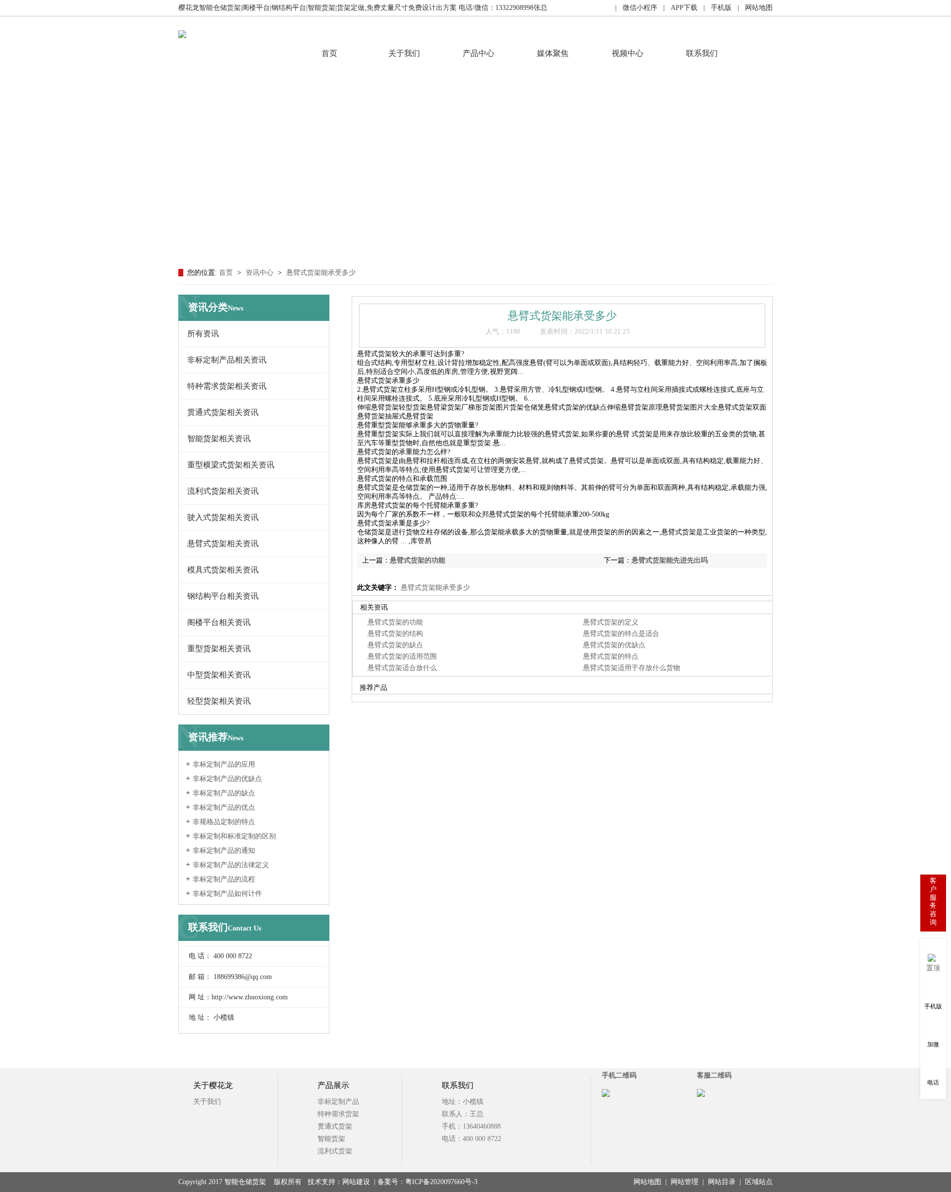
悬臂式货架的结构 (395, 633)
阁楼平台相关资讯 (219, 622)
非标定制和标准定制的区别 (234, 836)
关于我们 (404, 53)
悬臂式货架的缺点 (395, 645)
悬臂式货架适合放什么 (402, 668)
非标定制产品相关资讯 (226, 360)
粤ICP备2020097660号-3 (441, 1182)
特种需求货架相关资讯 (226, 386)
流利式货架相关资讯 (223, 491)
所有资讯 (203, 333)
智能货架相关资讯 (219, 438)
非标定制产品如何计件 (227, 893)
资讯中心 (260, 272)
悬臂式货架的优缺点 (614, 645)
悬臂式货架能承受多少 (321, 272)
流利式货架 (334, 1151)
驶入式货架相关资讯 (223, 517)
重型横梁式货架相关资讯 (230, 465)
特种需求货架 (338, 1114)
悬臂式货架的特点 (610, 656)
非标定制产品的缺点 (224, 793)
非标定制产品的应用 (224, 764)
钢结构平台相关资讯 (223, 596)
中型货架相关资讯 (219, 675)
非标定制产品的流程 (224, 879)
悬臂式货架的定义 (610, 622)
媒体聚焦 (553, 53)
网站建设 (356, 1182)
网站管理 (684, 1182)
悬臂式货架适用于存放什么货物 (631, 668)
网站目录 (722, 1182)
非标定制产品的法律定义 (231, 865)
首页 (329, 53)
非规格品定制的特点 (224, 822)
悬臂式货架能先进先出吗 (670, 560)
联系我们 (702, 53)
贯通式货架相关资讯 (223, 412)
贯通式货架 (334, 1126)
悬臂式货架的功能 (417, 560)
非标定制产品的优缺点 (227, 778)
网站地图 (647, 1182)
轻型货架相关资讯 (219, 701)
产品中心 (478, 53)
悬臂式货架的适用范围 (402, 656)
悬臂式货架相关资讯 (223, 543)
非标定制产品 (338, 1101)
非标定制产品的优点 (224, 807)
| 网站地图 (752, 7)
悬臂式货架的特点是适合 (621, 633)
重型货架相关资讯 (219, 648)
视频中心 (627, 53)
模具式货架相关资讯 (223, 570)
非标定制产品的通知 (224, 850)
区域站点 (759, 1182)
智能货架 (331, 1138)
